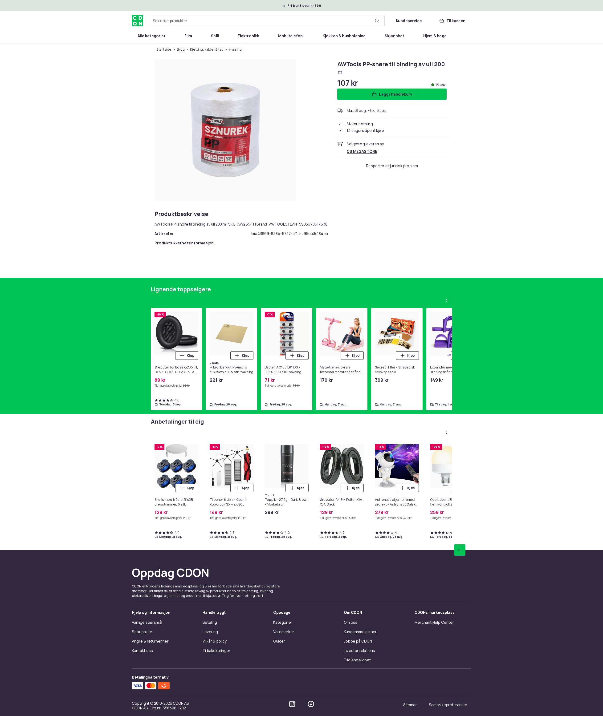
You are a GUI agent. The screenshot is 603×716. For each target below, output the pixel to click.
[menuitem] (151, 35)
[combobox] (267, 20)
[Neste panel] (446, 300)
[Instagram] (292, 704)
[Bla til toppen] (459, 550)
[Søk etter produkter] (377, 20)
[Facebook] (310, 704)
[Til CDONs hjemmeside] (137, 20)
